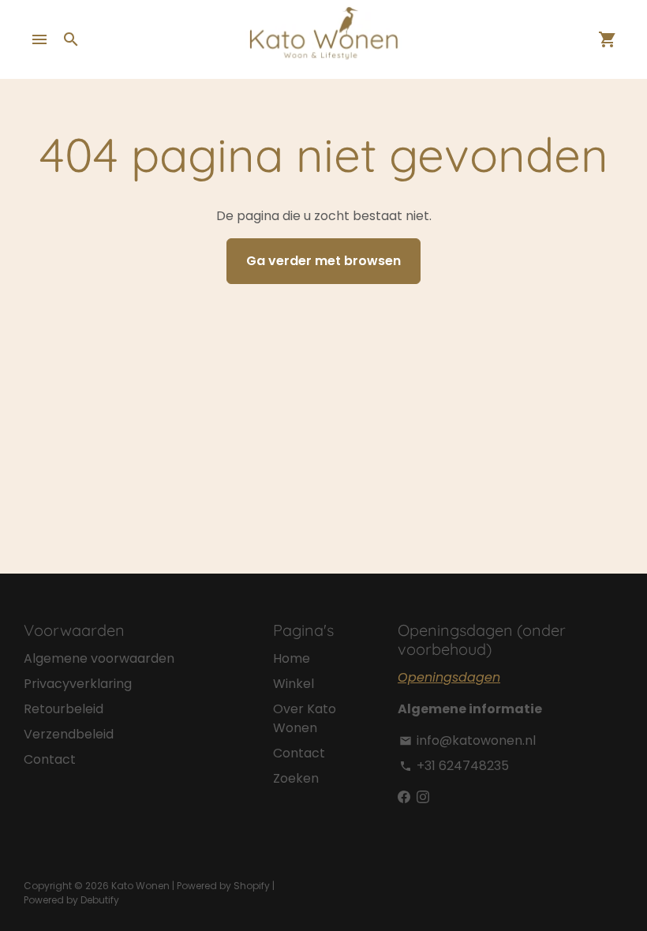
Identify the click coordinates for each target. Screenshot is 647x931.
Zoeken (296, 778)
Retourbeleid (63, 709)
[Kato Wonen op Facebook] (404, 797)
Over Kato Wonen (304, 718)
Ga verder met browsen (323, 261)
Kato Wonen (140, 885)
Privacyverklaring (78, 684)
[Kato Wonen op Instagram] (423, 797)
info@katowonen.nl (467, 740)
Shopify (252, 885)
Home (291, 658)
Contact (50, 759)
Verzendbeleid (69, 734)
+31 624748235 (454, 766)
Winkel (293, 684)
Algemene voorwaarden (99, 658)
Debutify (99, 900)
